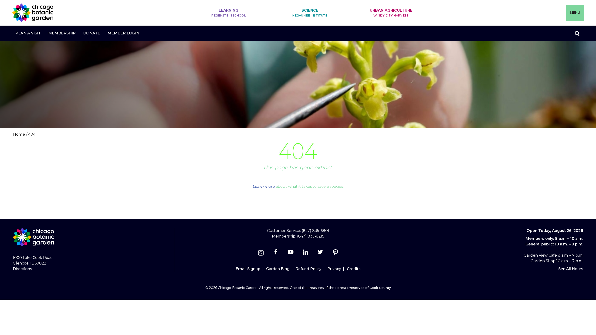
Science (309, 12)
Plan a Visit (28, 33)
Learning (228, 12)
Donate (91, 33)
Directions (22, 269)
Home (19, 134)
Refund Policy (308, 269)
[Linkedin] (305, 253)
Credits (354, 269)
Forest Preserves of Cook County (363, 288)
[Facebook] (276, 253)
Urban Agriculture (391, 12)
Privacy (334, 269)
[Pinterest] (335, 253)
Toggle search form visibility (577, 33)
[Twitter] (321, 253)
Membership (62, 33)
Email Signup (248, 269)
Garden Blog (278, 269)
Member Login (123, 33)
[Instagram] (261, 253)
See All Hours (570, 269)
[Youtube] (291, 253)
